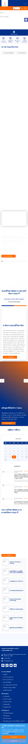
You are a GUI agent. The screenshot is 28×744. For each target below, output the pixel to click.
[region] (14, 733)
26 (14, 457)
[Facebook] (2, 665)
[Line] (7, 665)
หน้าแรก (2, 12)
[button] (26, 20)
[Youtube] (11, 665)
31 (5, 459)
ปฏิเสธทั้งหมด (14, 740)
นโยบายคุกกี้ (11, 733)
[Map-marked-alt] (15, 665)
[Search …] (22, 8)
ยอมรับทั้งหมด (14, 737)
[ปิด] (26, 724)
